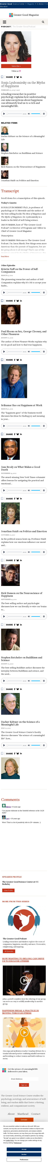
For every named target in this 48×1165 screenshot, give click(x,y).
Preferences (24, 1159)
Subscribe (16, 66)
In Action (40, 4)
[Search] (43, 22)
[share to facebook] (14, 77)
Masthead (22, 1113)
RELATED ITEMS (9, 122)
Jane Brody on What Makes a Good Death (20, 468)
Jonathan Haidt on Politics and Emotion (24, 531)
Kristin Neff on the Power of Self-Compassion (19, 270)
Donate (24, 1120)
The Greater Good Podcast (24, 27)
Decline (24, 1154)
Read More (5, 256)
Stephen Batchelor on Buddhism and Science (21, 659)
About (11, 1113)
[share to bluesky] (17, 77)
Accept (24, 1149)
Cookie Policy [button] (10, 1140)
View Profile (8, 890)
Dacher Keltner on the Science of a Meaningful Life (20, 723)
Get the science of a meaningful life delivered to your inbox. (23, 1070)
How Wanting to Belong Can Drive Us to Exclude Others (23, 959)
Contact (35, 1113)
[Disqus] (24, 831)
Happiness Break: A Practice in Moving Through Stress (20, 1011)
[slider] (14, 114)
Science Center (19, 4)
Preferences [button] (17, 1143)
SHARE (9, 77)
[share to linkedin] (20, 77)
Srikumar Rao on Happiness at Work (21, 405)
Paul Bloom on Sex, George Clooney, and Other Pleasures (23, 333)
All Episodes (9, 951)
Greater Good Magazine (24, 15)
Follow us (15, 71)
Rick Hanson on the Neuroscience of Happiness (21, 594)
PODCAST (6, 26)
